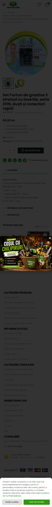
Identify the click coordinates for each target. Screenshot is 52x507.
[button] (50, 238)
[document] (26, 253)
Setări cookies (11, 502)
